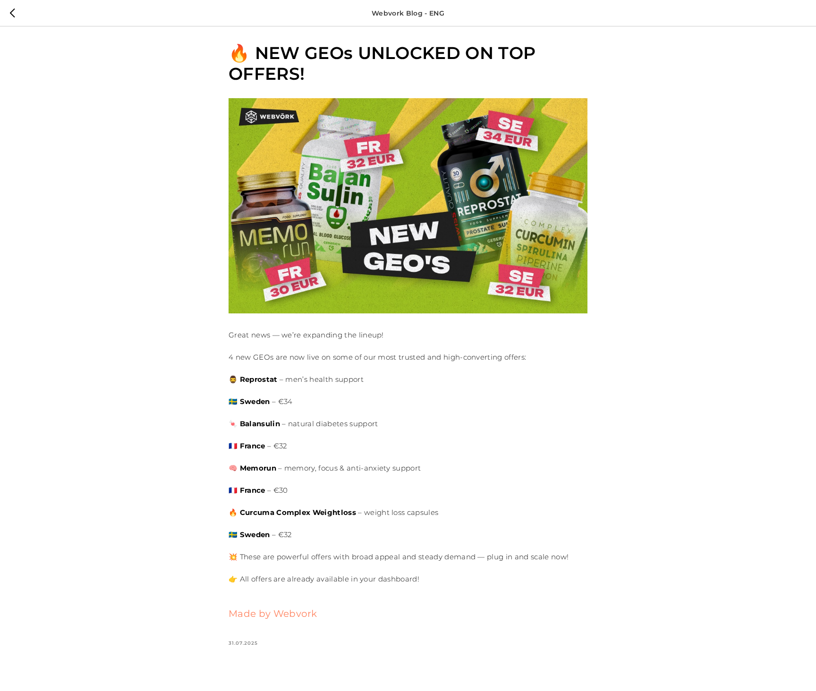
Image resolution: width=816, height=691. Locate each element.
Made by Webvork (273, 613)
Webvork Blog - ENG (408, 13)
